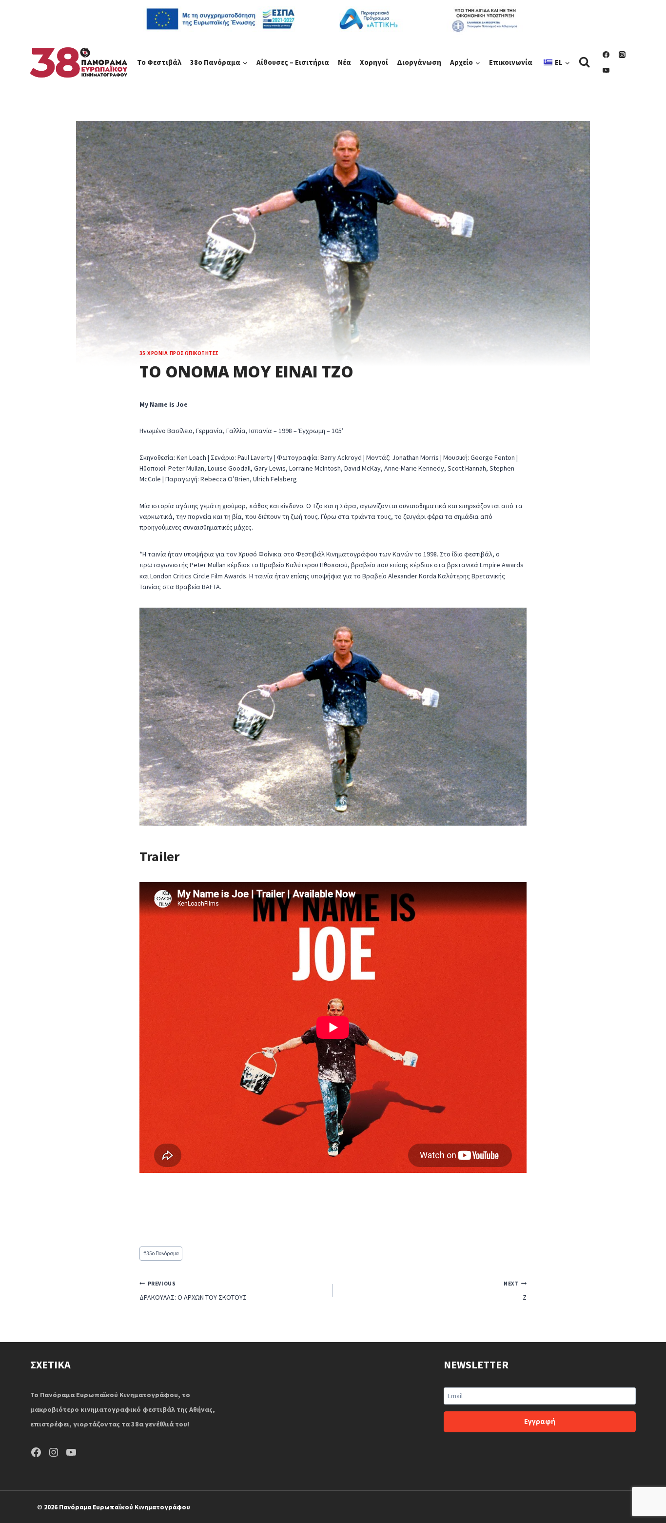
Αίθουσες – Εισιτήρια (292, 62)
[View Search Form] (584, 62)
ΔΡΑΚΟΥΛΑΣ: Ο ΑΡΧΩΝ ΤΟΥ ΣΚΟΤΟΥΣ (193, 1291)
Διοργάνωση (419, 62)
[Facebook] (606, 54)
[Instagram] (622, 54)
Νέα (344, 62)
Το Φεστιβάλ (159, 62)
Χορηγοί (374, 62)
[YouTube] (606, 70)
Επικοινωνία (510, 62)
